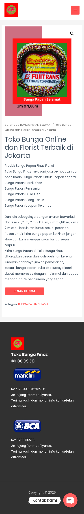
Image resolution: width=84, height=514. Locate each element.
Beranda (11, 125)
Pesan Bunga (24, 291)
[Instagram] (13, 361)
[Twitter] (19, 361)
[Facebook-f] (32, 361)
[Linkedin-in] (26, 361)
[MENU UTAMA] (75, 10)
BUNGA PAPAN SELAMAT (36, 125)
